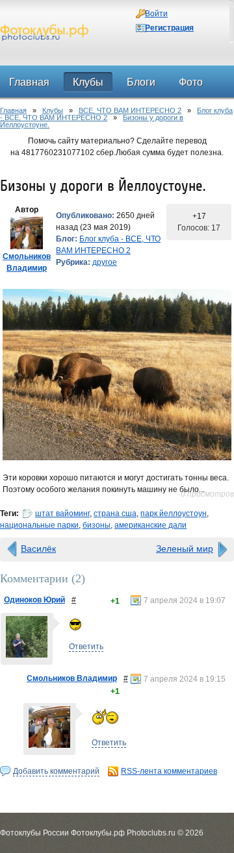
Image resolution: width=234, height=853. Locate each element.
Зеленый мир (184, 548)
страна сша (115, 513)
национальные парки (39, 525)
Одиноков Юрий (34, 599)
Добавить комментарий (56, 771)
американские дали (150, 525)
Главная (13, 110)
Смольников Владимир (72, 678)
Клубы (52, 110)
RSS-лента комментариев (169, 771)
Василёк (38, 548)
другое (104, 262)
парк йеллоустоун (173, 513)
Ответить (86, 646)
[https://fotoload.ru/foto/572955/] (117, 374)
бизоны (96, 525)
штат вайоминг (62, 513)
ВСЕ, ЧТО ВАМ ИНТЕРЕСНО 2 (130, 110)
